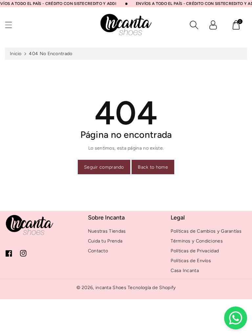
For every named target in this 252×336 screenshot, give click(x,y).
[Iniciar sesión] (213, 25)
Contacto (98, 251)
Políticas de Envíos (191, 260)
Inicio (16, 53)
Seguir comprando (104, 167)
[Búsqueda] (194, 25)
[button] (11, 25)
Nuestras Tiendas (107, 231)
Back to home (153, 167)
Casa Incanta (185, 270)
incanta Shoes (110, 287)
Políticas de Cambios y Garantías (206, 231)
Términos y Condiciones (197, 241)
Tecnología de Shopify (152, 287)
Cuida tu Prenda (105, 241)
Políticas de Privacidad (195, 251)
